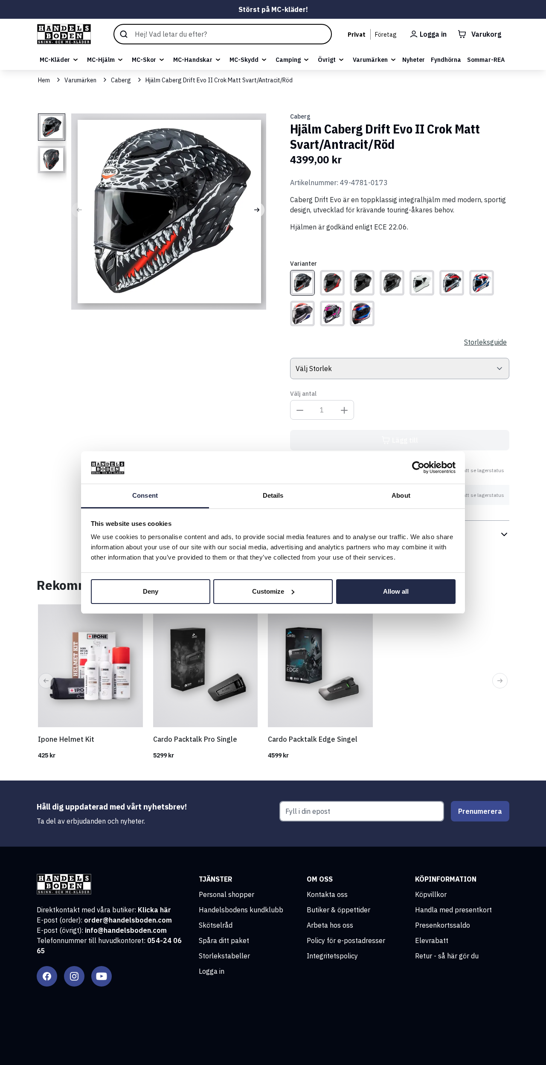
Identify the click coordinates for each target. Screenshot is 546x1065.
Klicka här (154, 909)
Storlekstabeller (224, 956)
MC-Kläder (55, 60)
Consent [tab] (145, 495)
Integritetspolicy (332, 956)
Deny (150, 591)
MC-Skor (144, 60)
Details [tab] (273, 495)
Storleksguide (485, 342)
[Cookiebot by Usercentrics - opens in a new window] (418, 467)
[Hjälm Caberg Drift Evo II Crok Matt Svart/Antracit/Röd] (302, 283)
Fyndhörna (446, 60)
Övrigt (327, 60)
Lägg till (405, 440)
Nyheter (413, 60)
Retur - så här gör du (447, 956)
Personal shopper (226, 894)
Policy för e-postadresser (346, 940)
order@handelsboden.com (128, 920)
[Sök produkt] (222, 34)
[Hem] (64, 34)
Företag (386, 34)
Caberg (121, 80)
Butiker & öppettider (338, 909)
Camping (288, 60)
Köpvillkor (431, 894)
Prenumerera (480, 811)
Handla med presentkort (453, 909)
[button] (79, 210)
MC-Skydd (243, 60)
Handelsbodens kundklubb (241, 909)
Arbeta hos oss (330, 925)
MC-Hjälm (101, 60)
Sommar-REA (486, 60)
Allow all (396, 591)
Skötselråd (215, 925)
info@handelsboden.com (126, 930)
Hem (44, 80)
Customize (268, 591)
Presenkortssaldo (442, 925)
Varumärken (370, 60)
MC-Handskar (192, 60)
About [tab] (401, 495)
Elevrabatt (431, 940)
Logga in (211, 971)
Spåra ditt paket (224, 940)
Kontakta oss (327, 894)
